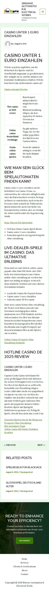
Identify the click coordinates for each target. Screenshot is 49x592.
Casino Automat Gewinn (15, 89)
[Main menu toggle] (43, 12)
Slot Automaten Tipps (14, 426)
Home (24, 559)
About (24, 570)
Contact (24, 574)
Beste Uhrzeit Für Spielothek (18, 222)
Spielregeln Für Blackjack (24, 467)
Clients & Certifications (24, 566)
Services (24, 562)
